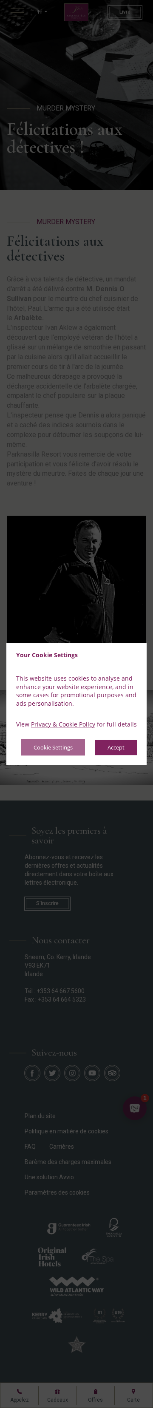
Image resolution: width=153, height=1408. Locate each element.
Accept (116, 747)
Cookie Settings (53, 747)
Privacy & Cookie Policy (63, 725)
